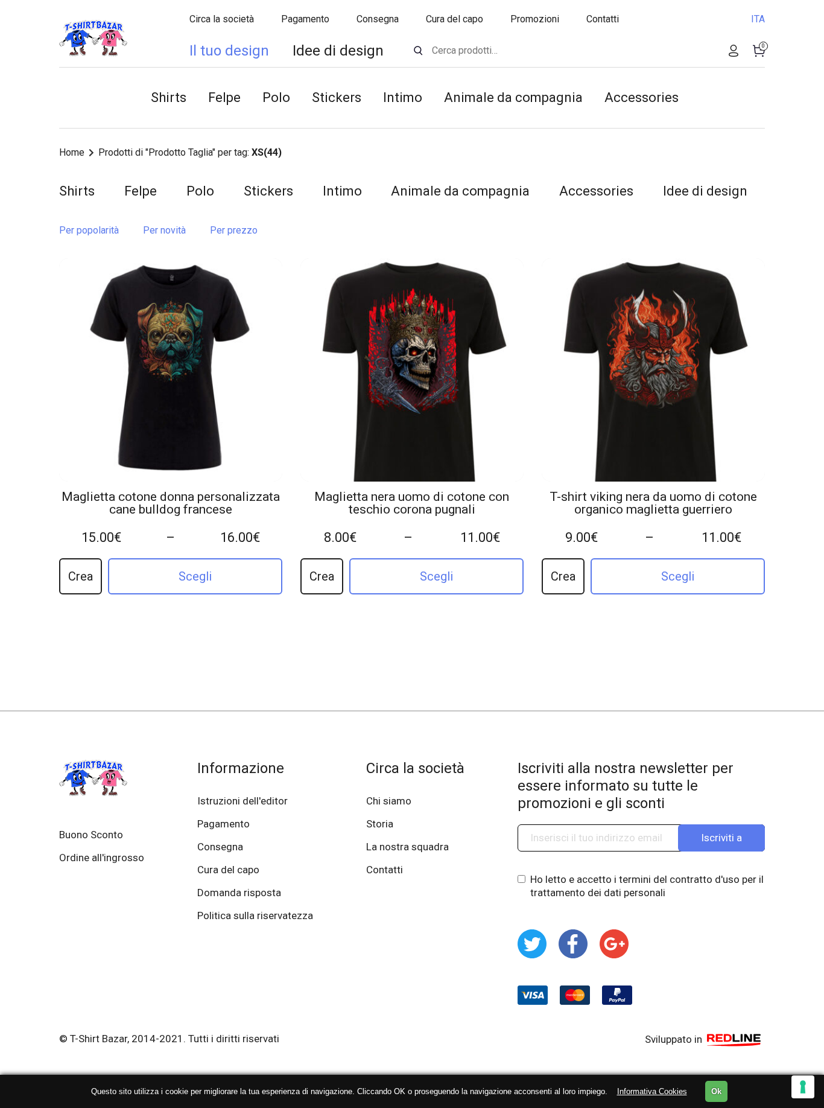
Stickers (336, 97)
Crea (80, 576)
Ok (716, 1091)
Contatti (602, 19)
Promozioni (534, 19)
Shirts (168, 97)
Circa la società (221, 19)
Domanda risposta (239, 893)
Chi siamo (388, 801)
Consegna (378, 19)
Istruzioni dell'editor (242, 801)
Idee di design (338, 50)
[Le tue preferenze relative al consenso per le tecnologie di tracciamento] (802, 1086)
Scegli (195, 576)
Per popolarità (89, 230)
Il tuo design (229, 50)
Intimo (402, 97)
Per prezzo (234, 230)
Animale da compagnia (513, 97)
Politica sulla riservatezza (255, 915)
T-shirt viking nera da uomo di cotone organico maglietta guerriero (653, 503)
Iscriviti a (721, 838)
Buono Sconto (91, 835)
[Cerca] (418, 51)
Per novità (164, 230)
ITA (758, 19)
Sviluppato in (675, 1039)
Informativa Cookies (652, 1091)
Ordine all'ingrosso (101, 858)
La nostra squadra (407, 847)
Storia (379, 824)
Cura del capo (454, 19)
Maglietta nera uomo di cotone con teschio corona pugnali (411, 503)
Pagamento (305, 19)
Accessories (641, 97)
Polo (276, 97)
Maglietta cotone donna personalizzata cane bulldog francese (171, 503)
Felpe (224, 97)
